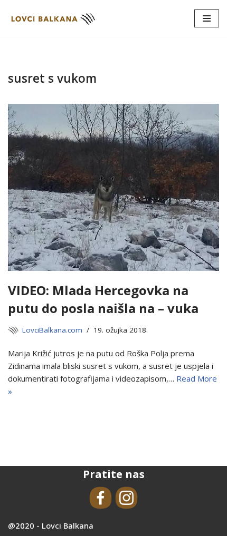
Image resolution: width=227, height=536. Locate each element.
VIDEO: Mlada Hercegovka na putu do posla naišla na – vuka (103, 299)
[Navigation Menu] (206, 18)
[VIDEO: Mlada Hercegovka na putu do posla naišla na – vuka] (113, 187)
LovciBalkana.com (52, 330)
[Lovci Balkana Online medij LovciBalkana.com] (53, 18)
